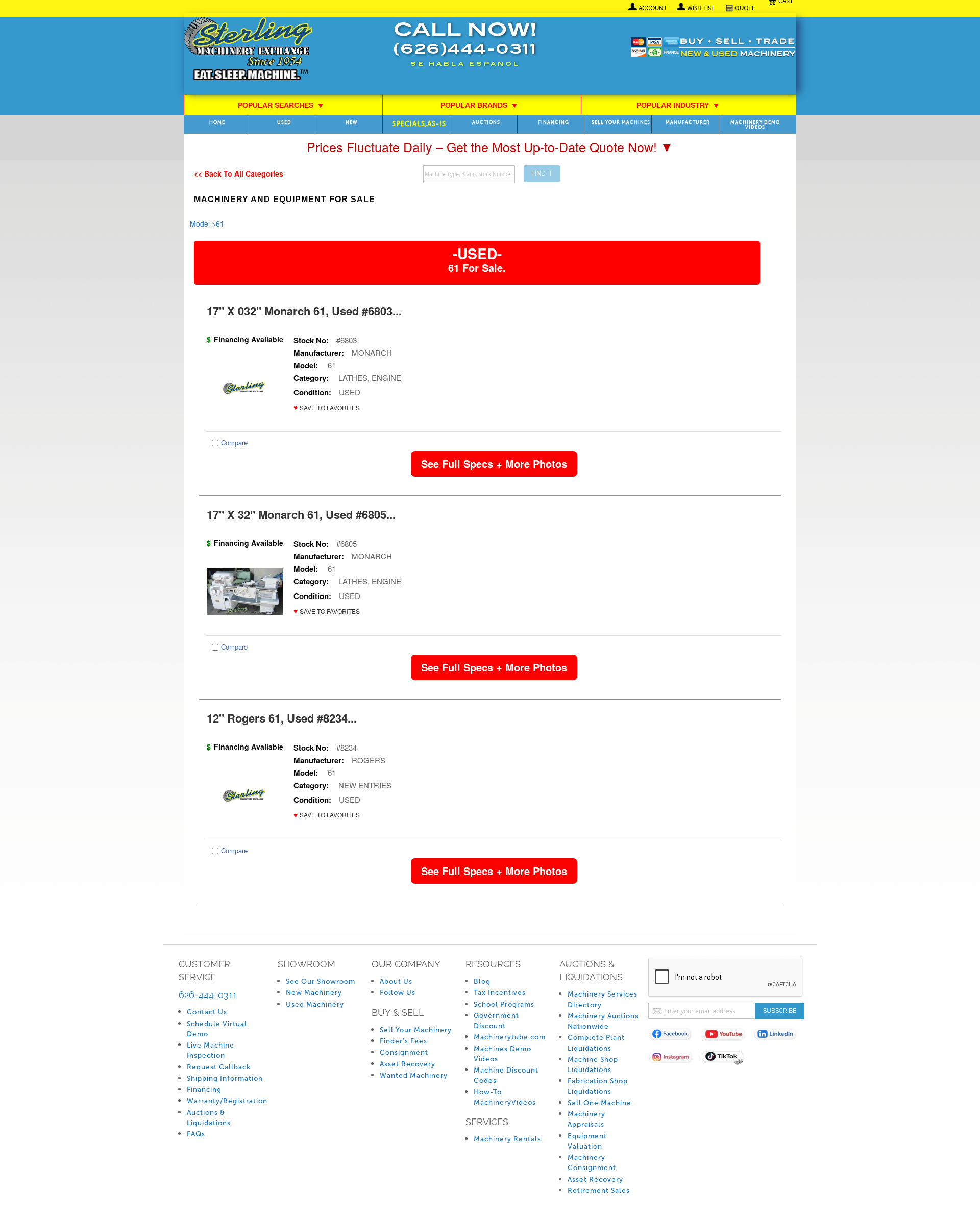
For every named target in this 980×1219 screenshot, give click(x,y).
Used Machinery (315, 1004)
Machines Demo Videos (502, 1053)
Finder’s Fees (403, 1041)
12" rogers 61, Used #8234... (282, 718)
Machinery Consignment (592, 1162)
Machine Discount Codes (506, 1075)
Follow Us (397, 992)
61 (220, 223)
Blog (482, 981)
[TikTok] (727, 1059)
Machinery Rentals (507, 1139)
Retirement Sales (599, 1190)
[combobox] (469, 174)
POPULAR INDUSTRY (677, 105)
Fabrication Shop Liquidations (598, 1086)
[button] (326, 407)
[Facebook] (674, 1036)
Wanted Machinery (414, 1075)
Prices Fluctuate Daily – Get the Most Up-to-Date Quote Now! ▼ (490, 146)
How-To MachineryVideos (505, 1097)
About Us (396, 981)
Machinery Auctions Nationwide (603, 1021)
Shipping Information (225, 1078)
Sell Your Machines (621, 122)
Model (200, 223)
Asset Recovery (407, 1064)
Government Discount (496, 1020)
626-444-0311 (208, 994)
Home (217, 122)
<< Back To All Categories (238, 173)
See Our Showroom (320, 981)
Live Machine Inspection (210, 1050)
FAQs (196, 1134)
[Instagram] (674, 1059)
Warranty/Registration (227, 1101)
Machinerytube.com (510, 1037)
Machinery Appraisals (586, 1119)
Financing (553, 122)
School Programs (504, 1004)
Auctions (486, 122)
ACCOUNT (653, 8)
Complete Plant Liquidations (596, 1042)
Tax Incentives (500, 992)
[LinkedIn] (779, 1036)
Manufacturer (688, 122)
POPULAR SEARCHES (281, 105)
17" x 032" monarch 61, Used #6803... (304, 311)
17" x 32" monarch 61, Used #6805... (301, 514)
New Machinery (314, 992)
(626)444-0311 (465, 50)
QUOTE (744, 8)
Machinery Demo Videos (755, 125)
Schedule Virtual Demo (217, 1028)
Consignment (404, 1052)
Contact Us (207, 1012)
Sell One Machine (599, 1103)
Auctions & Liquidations (209, 1117)
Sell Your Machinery (416, 1030)
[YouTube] (727, 1036)
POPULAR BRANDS (479, 105)
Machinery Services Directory (603, 999)
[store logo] (248, 49)
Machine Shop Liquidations (593, 1064)
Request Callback (219, 1067)
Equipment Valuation (587, 1141)
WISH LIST (701, 8)
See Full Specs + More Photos (494, 463)
